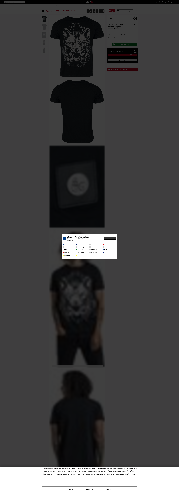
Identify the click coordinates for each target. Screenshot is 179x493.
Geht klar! (70, 489)
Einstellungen (108, 489)
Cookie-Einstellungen (57, 475)
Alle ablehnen (89, 489)
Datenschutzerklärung (100, 475)
